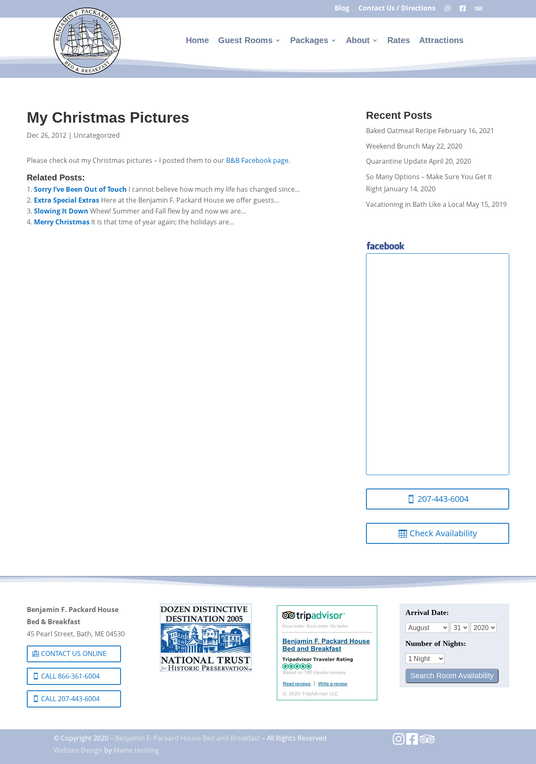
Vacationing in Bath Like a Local (415, 204)
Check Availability (443, 533)
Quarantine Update (396, 161)
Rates (398, 41)
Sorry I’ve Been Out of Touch (80, 189)
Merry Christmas (62, 221)
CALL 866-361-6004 (70, 676)
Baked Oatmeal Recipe (401, 130)
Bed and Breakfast (231, 738)
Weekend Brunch (393, 146)
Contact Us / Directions (397, 9)
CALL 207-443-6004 (70, 698)
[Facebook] (412, 741)
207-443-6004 (443, 498)
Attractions (441, 41)
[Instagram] (399, 741)
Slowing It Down (61, 211)
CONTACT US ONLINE (73, 653)
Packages (309, 41)
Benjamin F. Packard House (158, 738)
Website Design (78, 749)
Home (197, 41)
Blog (342, 9)
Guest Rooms (245, 41)
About (358, 41)
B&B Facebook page (257, 160)
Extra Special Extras (66, 200)
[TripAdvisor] (427, 741)
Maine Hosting (136, 749)
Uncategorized (97, 135)
